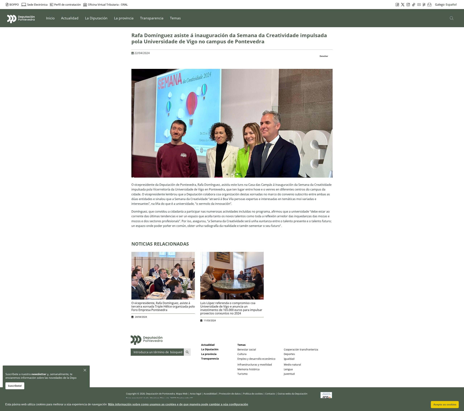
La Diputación (209, 349)
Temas (241, 344)
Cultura (241, 354)
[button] (85, 370)
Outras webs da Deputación (292, 393)
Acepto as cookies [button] (444, 404)
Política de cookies (253, 393)
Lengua (288, 369)
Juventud (289, 373)
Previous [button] (128, 124)
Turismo (242, 373)
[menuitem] (50, 18)
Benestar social (246, 349)
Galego (440, 5)
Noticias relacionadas (160, 244)
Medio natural (292, 364)
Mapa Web (182, 393)
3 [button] (237, 174)
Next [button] (335, 124)
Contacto (270, 393)
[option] (232, 123)
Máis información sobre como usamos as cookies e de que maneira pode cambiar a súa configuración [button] (178, 404)
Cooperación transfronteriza (301, 349)
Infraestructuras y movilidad (254, 364)
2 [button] (232, 174)
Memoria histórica (248, 369)
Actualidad (208, 344)
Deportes (289, 354)
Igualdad (289, 358)
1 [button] (227, 174)
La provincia (208, 354)
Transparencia (210, 358)
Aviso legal (195, 393)
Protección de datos (230, 393)
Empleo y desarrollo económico (256, 358)
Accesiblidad (210, 393)
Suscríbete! (15, 385)
